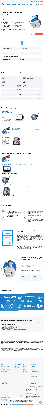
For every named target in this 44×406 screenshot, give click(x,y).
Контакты (25, 364)
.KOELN (24, 81)
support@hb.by (31, 383)
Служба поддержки (35, 371)
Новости (24, 369)
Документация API (34, 376)
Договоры (25, 366)
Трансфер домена (4, 364)
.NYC (2, 77)
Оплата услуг (33, 364)
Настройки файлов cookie (5, 397)
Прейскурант (26, 48)
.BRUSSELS (3, 81)
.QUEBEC (24, 85)
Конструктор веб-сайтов (5, 369)
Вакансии (25, 371)
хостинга (36, 348)
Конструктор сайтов (34, 4)
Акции (41, 4)
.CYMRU (24, 89)
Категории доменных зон (36, 374)
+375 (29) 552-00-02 (40, 386)
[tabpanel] (22, 51)
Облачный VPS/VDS (17, 364)
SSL (27, 4)
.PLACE (24, 77)
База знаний (33, 366)
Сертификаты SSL (4, 371)
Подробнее (30, 401)
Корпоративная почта (5, 366)
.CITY (2, 89)
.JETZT (3, 85)
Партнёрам (33, 369)
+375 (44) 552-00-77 (31, 386)
